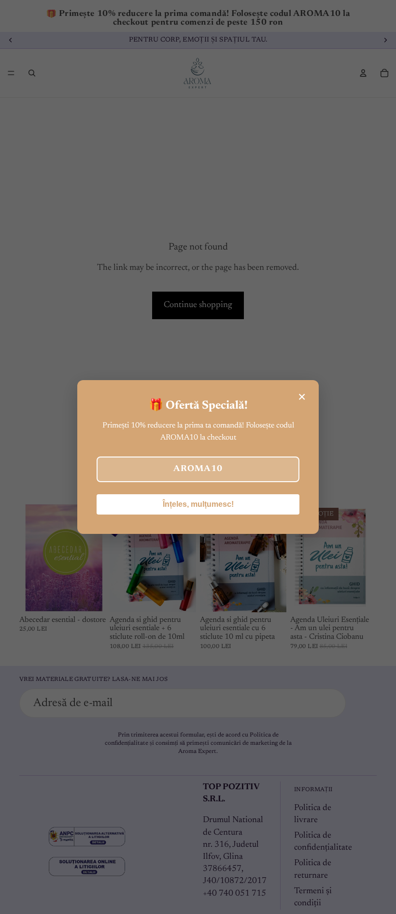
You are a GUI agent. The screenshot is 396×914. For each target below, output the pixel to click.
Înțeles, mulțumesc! (198, 504)
